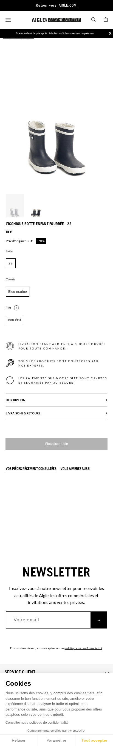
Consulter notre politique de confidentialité (37, 723)
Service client (20, 672)
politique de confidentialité (83, 648)
